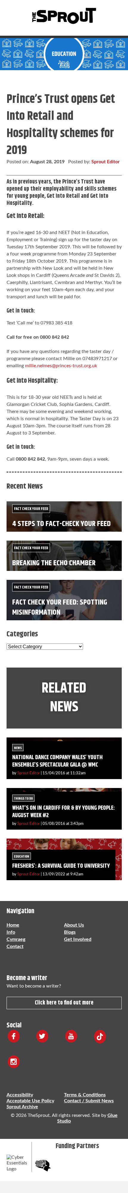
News (18, 748)
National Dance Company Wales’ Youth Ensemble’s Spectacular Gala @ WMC (57, 761)
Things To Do (23, 798)
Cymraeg (16, 939)
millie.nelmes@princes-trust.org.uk (61, 365)
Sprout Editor (105, 161)
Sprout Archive (22, 1106)
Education (21, 856)
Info (11, 932)
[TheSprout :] (64, 16)
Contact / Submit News (89, 1100)
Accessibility (20, 1094)
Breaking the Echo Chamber (54, 563)
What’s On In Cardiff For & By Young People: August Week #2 (63, 812)
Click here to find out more (64, 1003)
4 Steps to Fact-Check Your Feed (61, 524)
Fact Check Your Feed (31, 509)
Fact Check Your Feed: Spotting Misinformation (59, 607)
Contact (15, 946)
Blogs (70, 932)
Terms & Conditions (85, 1094)
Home (13, 925)
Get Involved (77, 939)
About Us (74, 925)
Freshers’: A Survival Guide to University (61, 866)
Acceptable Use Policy (30, 1100)
